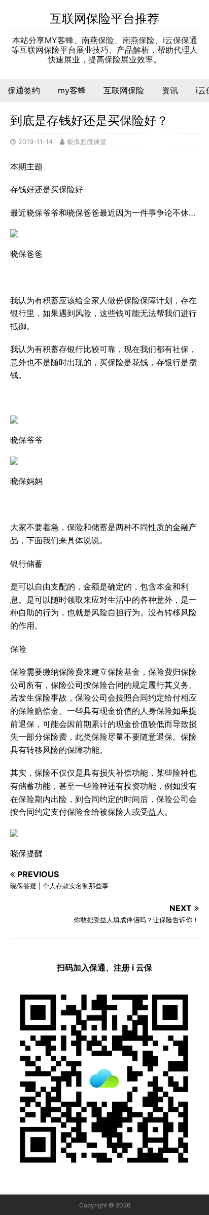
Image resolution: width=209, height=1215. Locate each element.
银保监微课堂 (87, 141)
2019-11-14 (35, 141)
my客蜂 (72, 90)
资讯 (170, 90)
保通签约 (24, 90)
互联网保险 (123, 90)
